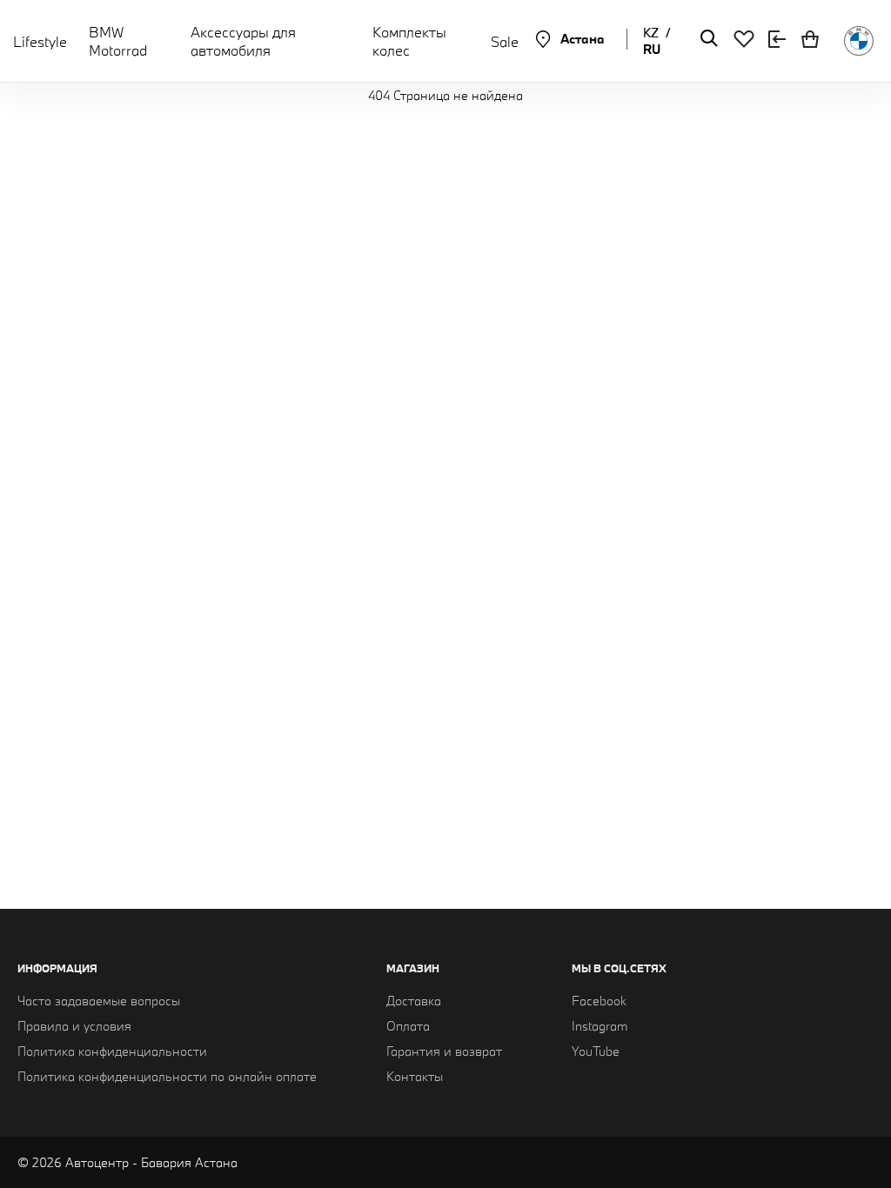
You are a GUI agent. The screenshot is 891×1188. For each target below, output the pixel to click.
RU (651, 49)
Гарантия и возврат (444, 1051)
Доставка (413, 1000)
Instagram (599, 1026)
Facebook (599, 1000)
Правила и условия (74, 1026)
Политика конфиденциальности (112, 1051)
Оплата (408, 1026)
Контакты (414, 1076)
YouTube (596, 1051)
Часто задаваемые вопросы (98, 1000)
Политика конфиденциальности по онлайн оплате (167, 1076)
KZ (651, 32)
